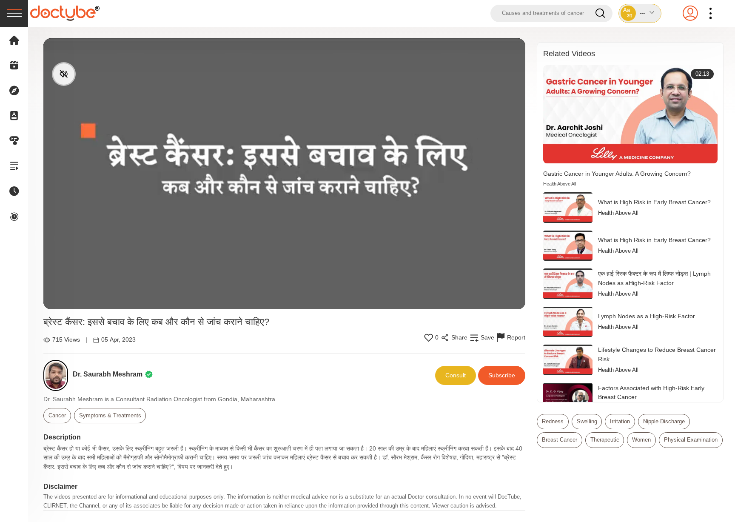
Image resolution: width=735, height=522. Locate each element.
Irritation (620, 421)
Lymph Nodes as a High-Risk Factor (646, 316)
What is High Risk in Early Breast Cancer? (654, 202)
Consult (455, 375)
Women (641, 439)
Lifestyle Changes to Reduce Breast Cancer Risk (657, 354)
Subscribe (501, 375)
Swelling (587, 421)
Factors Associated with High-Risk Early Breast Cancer (651, 393)
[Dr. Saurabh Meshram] (58, 375)
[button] (640, 13)
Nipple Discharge (664, 421)
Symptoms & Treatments (110, 415)
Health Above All (559, 183)
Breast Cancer (559, 439)
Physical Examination (691, 439)
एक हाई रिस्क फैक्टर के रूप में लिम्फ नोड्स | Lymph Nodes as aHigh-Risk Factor (654, 278)
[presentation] (14, 13)
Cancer (57, 415)
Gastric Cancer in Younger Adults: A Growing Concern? (617, 173)
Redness (553, 421)
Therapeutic (604, 439)
